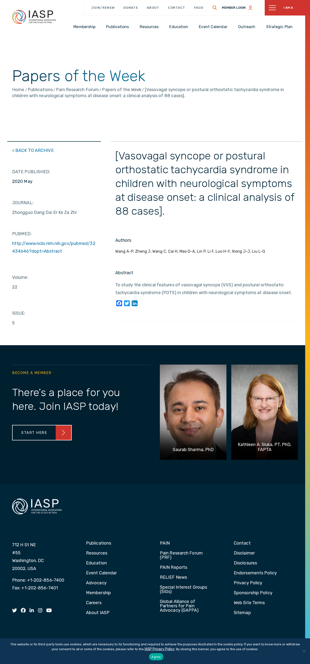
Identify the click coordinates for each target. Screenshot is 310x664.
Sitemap (242, 612)
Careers (93, 603)
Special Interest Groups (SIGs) (183, 589)
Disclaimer (244, 553)
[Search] (215, 8)
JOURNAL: (22, 202)
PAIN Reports (173, 567)
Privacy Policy (248, 583)
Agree (156, 657)
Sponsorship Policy (253, 593)
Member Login (234, 7)
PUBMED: (22, 233)
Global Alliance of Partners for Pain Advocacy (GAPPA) (179, 606)
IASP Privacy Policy (160, 649)
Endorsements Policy (255, 573)
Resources (96, 553)
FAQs (199, 7)
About (153, 7)
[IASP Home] (34, 16)
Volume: (20, 277)
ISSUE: (18, 313)
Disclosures (245, 563)
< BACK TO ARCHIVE (33, 150)
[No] (304, 651)
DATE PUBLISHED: (31, 171)
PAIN (165, 543)
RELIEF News (173, 577)
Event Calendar (101, 573)
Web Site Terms (249, 603)
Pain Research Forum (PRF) (181, 555)
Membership (98, 593)
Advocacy (96, 583)
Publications (98, 543)
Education (96, 563)
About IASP (97, 612)
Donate (131, 7)
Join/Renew (103, 7)
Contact (176, 7)
